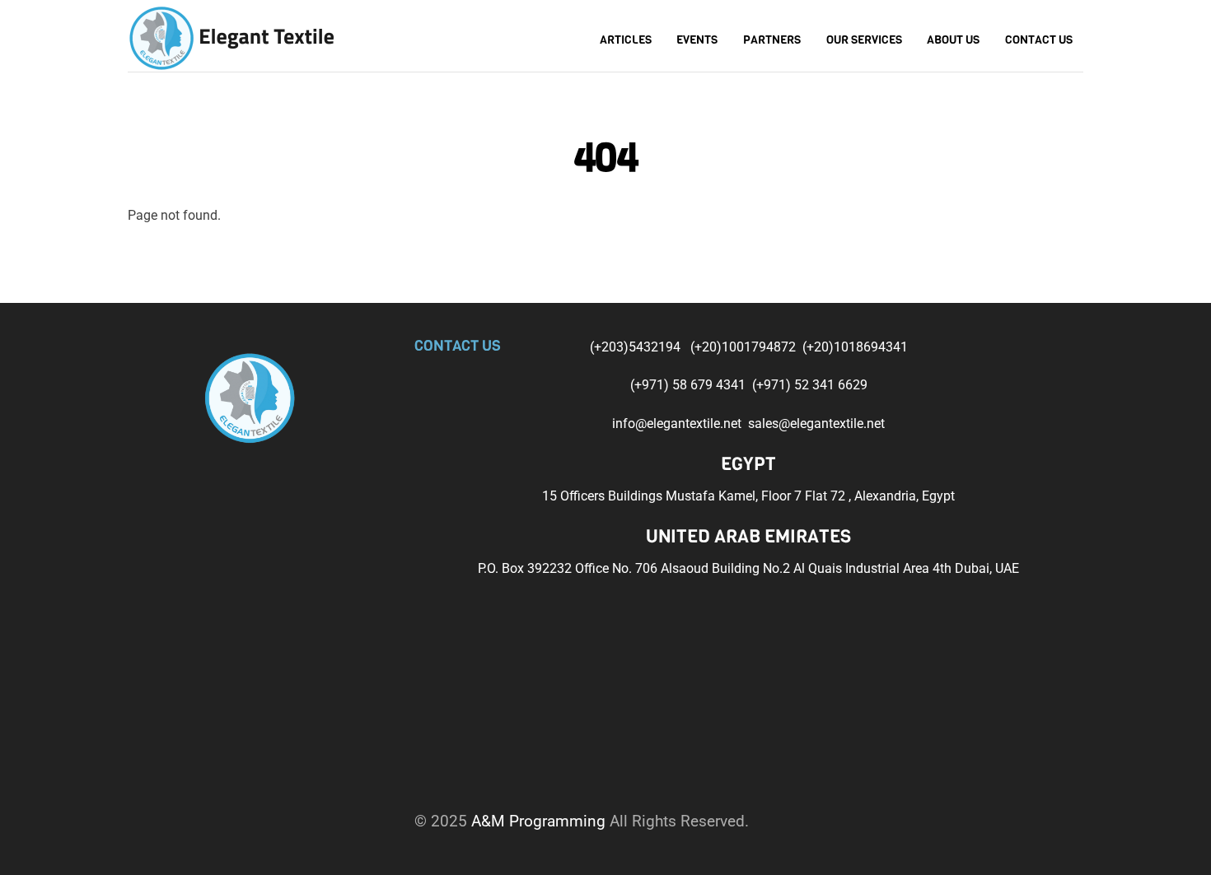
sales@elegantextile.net (816, 423)
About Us (953, 40)
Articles (626, 40)
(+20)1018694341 (855, 347)
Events (697, 40)
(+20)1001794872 (744, 347)
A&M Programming (538, 821)
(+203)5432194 (637, 347)
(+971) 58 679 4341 (689, 385)
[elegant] (231, 36)
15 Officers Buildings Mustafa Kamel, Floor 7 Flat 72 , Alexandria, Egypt (748, 496)
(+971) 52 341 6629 (809, 385)
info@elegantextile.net (680, 423)
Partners (772, 40)
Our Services (864, 40)
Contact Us (1039, 40)
